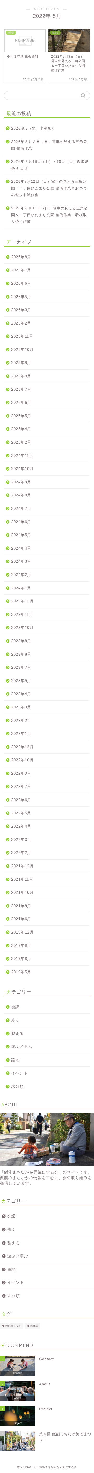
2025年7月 (21, 389)
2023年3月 (21, 707)
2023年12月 (22, 601)
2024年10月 (22, 468)
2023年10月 (22, 627)
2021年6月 (21, 919)
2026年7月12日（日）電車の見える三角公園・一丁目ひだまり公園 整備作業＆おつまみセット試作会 (49, 188)
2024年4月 (21, 548)
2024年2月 (21, 574)
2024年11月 (22, 455)
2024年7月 (21, 508)
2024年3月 (21, 561)
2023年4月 (21, 693)
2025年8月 (21, 376)
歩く (15, 1020)
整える (17, 1033)
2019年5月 (21, 972)
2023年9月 (21, 641)
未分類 (17, 1086)
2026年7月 (21, 270)
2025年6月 (21, 402)
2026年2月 (21, 323)
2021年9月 (21, 905)
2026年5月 (21, 296)
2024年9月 (21, 482)
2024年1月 (21, 588)
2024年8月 (21, 495)
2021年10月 (22, 892)
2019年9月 (21, 945)
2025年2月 (21, 442)
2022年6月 (21, 799)
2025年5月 (21, 416)
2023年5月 (21, 680)
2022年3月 (21, 839)
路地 (15, 1060)
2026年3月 (21, 310)
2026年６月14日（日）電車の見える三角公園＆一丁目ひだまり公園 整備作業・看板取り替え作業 (49, 215)
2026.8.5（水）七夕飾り (33, 128)
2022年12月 (22, 747)
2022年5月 (21, 813)
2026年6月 (21, 283)
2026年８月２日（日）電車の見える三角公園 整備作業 (49, 145)
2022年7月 (21, 786)
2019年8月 (21, 958)
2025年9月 (21, 362)
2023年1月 (21, 733)
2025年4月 (21, 429)
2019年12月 (22, 932)
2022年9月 (21, 773)
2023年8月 (21, 654)
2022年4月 (21, 826)
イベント (19, 1073)
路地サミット (13, 1326)
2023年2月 (21, 720)
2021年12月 (22, 866)
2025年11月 (22, 336)
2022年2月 (21, 852)
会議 (15, 1007)
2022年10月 (22, 760)
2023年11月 (22, 614)
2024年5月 (21, 535)
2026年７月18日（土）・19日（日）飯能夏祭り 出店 (50, 165)
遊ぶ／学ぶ (21, 1046)
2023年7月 (21, 667)
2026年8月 (21, 257)
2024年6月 (21, 522)
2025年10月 (22, 349)
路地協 (34, 1326)
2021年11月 (22, 879)
